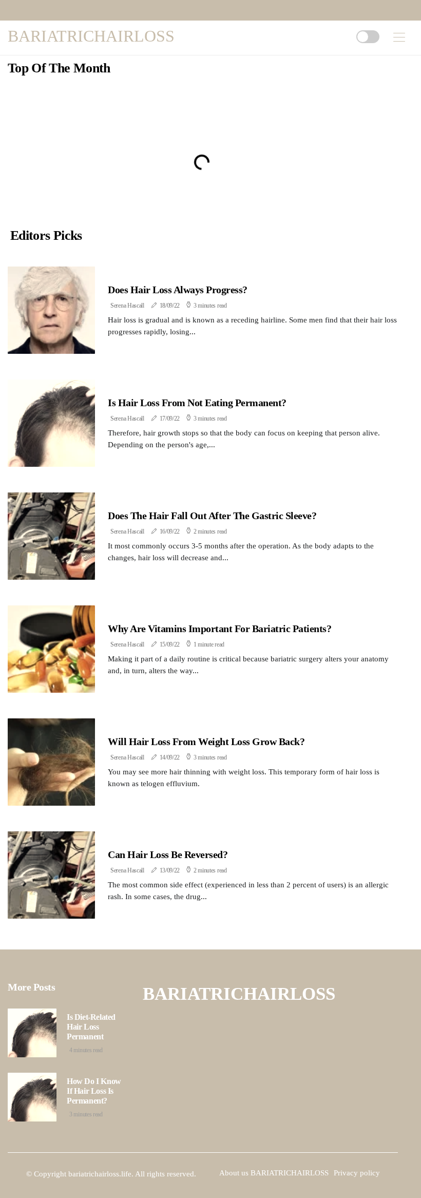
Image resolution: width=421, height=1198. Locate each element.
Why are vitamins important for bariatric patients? (219, 628)
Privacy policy (357, 1173)
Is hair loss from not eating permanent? (197, 402)
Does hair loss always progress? (177, 289)
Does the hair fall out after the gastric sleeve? (212, 515)
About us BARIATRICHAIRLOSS (274, 1173)
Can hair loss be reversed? (167, 854)
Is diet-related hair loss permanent (91, 1027)
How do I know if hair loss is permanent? (94, 1091)
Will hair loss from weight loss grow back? (206, 741)
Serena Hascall (127, 305)
